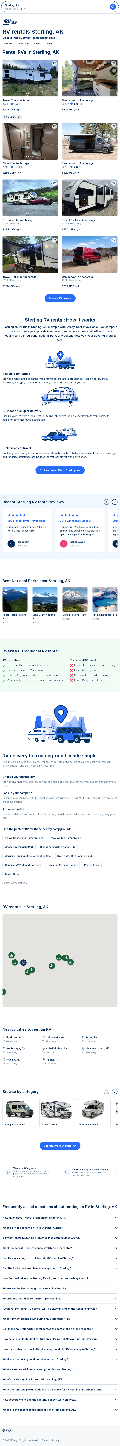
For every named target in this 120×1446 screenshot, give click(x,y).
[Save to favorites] (54, 63)
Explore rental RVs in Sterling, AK (60, 470)
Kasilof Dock (12, 874)
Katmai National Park (104, 614)
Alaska (37, 43)
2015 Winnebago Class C (75, 520)
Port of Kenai (92, 865)
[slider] (14, 104)
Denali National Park (74, 614)
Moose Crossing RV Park (19, 847)
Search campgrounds (14, 882)
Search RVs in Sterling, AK (60, 1145)
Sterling (48, 43)
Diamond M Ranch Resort (63, 865)
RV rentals (7, 43)
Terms (45, 1440)
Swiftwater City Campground (74, 856)
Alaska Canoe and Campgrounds (24, 838)
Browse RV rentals (60, 298)
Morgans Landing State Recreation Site (28, 856)
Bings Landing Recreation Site (58, 847)
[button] (23, 962)
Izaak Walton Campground (65, 838)
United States (23, 43)
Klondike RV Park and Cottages (23, 865)
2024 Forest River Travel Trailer (27, 520)
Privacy (55, 1440)
